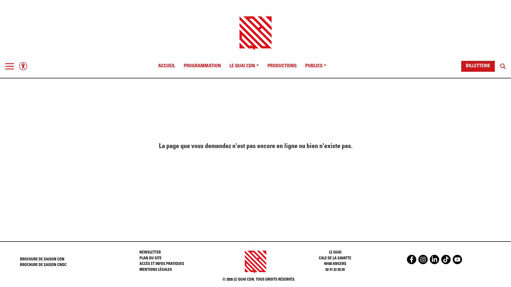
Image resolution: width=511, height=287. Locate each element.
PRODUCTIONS (282, 66)
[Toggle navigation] (9, 66)
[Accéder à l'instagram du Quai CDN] (423, 259)
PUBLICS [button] (314, 66)
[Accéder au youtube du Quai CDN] (457, 259)
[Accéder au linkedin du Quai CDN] (434, 259)
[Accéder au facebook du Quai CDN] (411, 259)
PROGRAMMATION (202, 66)
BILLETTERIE (478, 66)
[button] (9, 66)
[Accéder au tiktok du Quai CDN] (446, 259)
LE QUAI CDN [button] (242, 66)
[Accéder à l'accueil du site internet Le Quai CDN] (255, 28)
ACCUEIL (166, 66)
